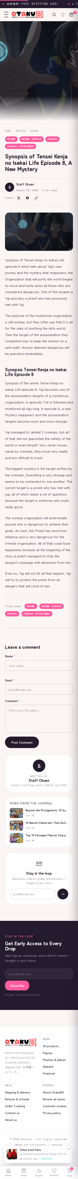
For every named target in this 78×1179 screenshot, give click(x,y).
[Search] (54, 14)
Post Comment (22, 742)
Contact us (12, 1113)
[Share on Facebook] (27, 198)
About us (11, 1119)
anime (34, 130)
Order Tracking (15, 1106)
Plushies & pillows (54, 1059)
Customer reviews (55, 1106)
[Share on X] (18, 198)
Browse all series (54, 1099)
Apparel (48, 1066)
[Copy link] (36, 198)
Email (10, 680)
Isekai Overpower (20, 146)
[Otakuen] (20, 1042)
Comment (12, 701)
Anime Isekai (31, 139)
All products (51, 1046)
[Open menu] (6, 14)
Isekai (52, 139)
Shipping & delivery (17, 1092)
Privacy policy (52, 1113)
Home (8, 130)
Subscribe (17, 985)
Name (10, 656)
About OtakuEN (53, 1092)
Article (21, 130)
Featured (49, 1073)
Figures (47, 1053)
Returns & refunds (17, 1099)
